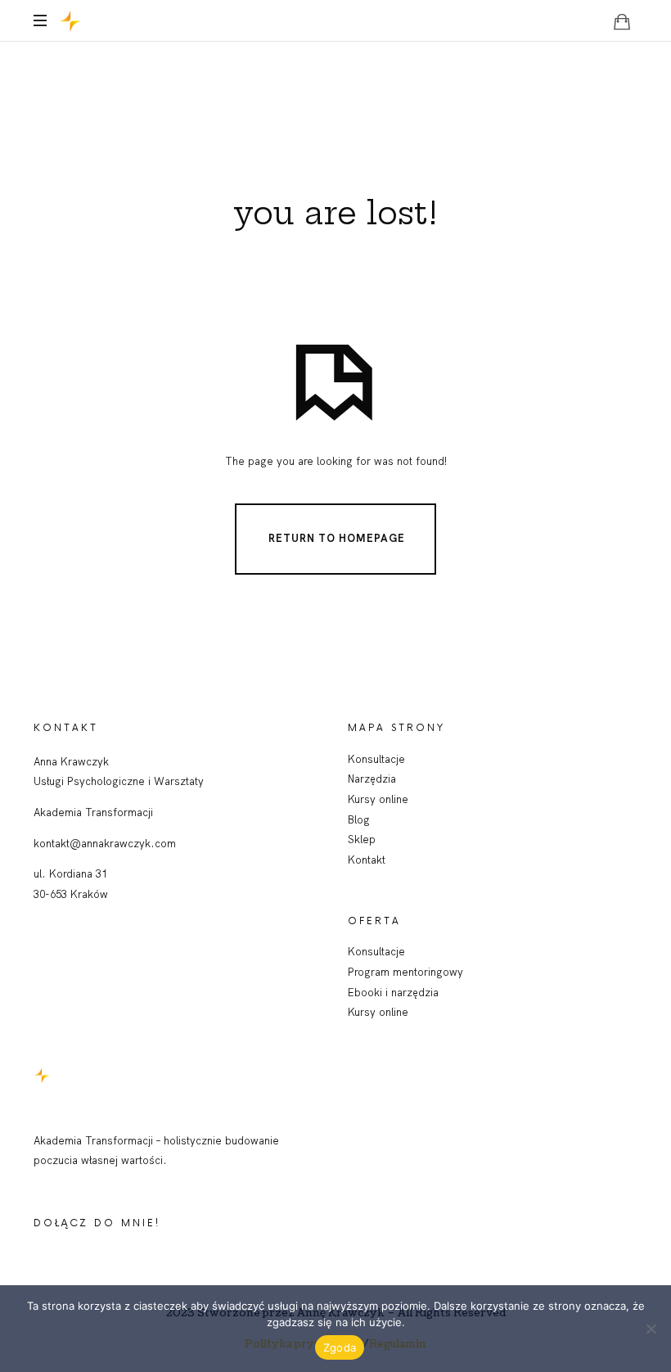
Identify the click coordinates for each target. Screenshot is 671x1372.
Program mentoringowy (405, 971)
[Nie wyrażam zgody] (650, 1328)
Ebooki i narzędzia (393, 992)
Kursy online (378, 799)
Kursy (363, 1011)
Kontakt (366, 859)
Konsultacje (376, 758)
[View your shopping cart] (622, 21)
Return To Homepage (336, 537)
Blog (359, 819)
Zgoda (339, 1347)
